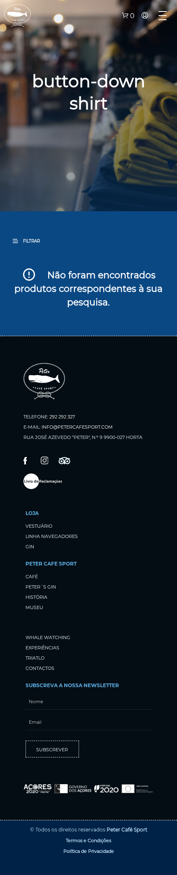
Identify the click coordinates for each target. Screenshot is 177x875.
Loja (32, 513)
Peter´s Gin (41, 587)
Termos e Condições (88, 840)
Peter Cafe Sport (51, 564)
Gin (30, 546)
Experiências (42, 648)
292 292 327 (62, 417)
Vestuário (39, 526)
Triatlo (35, 658)
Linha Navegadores (52, 536)
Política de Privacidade (88, 851)
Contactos (40, 668)
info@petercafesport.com (77, 427)
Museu (34, 607)
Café (32, 576)
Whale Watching (48, 637)
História (36, 597)
